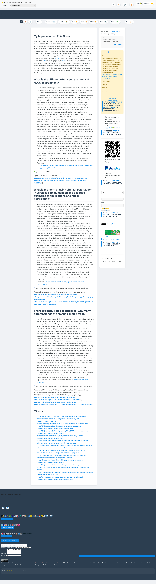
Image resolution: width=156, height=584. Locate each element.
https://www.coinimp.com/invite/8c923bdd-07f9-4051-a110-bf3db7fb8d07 (112, 76)
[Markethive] (25, 516)
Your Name (104, 196)
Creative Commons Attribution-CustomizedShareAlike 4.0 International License (40, 562)
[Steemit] (20, 516)
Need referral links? (111, 239)
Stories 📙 (84, 22)
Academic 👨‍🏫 (64, 22)
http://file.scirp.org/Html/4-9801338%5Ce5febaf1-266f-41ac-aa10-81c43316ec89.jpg (63, 404)
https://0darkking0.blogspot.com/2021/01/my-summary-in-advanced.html (62, 423)
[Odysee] (27, 516)
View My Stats (111, 224)
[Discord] (11, 525)
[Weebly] (19, 533)
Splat (44, 61)
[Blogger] (17, 533)
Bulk (39, 22)
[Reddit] (13, 525)
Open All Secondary (8, 527)
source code (112, 98)
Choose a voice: (6, 5)
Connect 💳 (148, 3)
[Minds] (4, 516)
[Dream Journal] (8, 533)
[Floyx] (13, 516)
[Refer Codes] (27, 533)
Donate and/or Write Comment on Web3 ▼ (13, 545)
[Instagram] (6, 525)
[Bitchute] (40, 516)
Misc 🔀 (129, 22)
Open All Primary (7, 519)
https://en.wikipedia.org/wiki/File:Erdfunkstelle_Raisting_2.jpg (55, 402)
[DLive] (42, 516)
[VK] (15, 525)
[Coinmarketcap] (6, 516)
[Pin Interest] (17, 525)
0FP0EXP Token (114, 31)
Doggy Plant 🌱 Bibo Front (112, 128)
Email (102, 202)
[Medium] (6, 533)
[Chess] (12, 533)
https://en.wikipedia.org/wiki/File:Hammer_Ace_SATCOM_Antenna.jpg (57, 400)
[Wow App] (19, 525)
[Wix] (21, 533)
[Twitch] (4, 533)
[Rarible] (31, 516)
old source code (112, 100)
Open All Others (7, 536)
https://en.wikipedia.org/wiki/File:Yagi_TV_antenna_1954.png (54, 397)
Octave (56, 58)
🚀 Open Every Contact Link (10, 540)
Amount (3, 555)
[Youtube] (2, 533)
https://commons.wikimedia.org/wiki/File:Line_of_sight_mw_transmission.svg (60, 178)
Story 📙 (74, 22)
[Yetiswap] (33, 516)
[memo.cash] (10, 516)
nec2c (64, 61)
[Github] (2, 516)
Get (138, 3)
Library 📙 (93, 22)
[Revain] (15, 516)
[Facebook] (4, 525)
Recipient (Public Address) (8, 547)
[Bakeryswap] (36, 516)
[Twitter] (2, 525)
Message (3, 553)
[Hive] (17, 516)
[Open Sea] (29, 516)
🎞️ (118, 5)
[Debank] (8, 516)
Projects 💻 (103, 22)
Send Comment (83, 556)
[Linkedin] (9, 525)
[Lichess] (15, 533)
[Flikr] (10, 533)
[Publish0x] (38, 516)
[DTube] (44, 516)
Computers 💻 (51, 22)
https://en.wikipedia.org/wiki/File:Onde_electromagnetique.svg (55, 294)
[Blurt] (23, 516)
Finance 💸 (115, 22)
